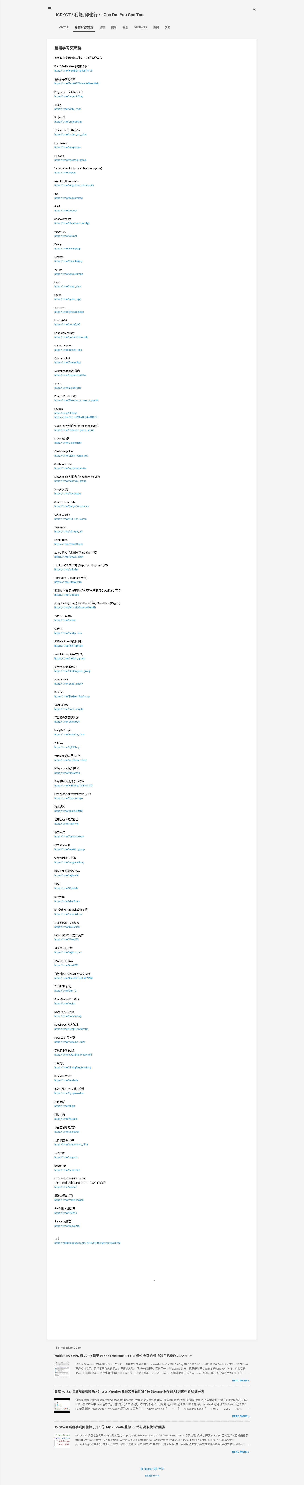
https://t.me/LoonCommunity (71, 337)
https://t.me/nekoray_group (70, 481)
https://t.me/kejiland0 (66, 875)
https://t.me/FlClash (65, 413)
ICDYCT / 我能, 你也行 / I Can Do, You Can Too (100, 14)
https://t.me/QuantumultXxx (70, 375)
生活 (125, 27)
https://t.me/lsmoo (65, 620)
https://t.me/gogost (65, 210)
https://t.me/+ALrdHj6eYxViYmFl (73, 1054)
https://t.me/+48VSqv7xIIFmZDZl (73, 785)
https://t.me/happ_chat (67, 286)
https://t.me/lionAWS (66, 965)
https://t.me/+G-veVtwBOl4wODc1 (75, 417)
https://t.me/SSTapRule (68, 645)
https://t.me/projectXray (68, 121)
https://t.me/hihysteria (67, 772)
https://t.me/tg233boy (67, 747)
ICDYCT (63, 27)
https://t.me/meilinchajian (69, 1199)
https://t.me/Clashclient (67, 442)
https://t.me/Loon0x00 (67, 324)
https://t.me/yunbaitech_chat (71, 1144)
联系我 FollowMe (152, 1476)
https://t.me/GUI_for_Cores (70, 518)
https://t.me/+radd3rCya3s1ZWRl (73, 978)
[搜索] (254, 9)
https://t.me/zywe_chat (68, 556)
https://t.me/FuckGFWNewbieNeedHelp (76, 83)
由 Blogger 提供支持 (152, 1468)
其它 (167, 27)
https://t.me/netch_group (69, 658)
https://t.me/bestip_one (68, 633)
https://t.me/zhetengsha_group (72, 671)
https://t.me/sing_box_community (74, 185)
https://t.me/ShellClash (68, 544)
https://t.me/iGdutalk (66, 888)
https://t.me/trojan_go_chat (70, 134)
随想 (113, 27)
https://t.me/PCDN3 (65, 1212)
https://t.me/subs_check (68, 683)
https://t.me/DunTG (65, 990)
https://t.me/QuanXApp (67, 362)
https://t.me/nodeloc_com (69, 1041)
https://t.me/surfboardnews (70, 468)
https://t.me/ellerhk (66, 569)
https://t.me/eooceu (66, 594)
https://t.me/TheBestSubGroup (72, 696)
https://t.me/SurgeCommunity (71, 506)
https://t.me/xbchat (65, 1187)
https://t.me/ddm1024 (67, 721)
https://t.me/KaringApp (67, 248)
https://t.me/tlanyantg (66, 1225)
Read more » (241, 1380)
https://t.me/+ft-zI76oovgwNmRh (75, 607)
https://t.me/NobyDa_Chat (69, 734)
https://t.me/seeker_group (69, 849)
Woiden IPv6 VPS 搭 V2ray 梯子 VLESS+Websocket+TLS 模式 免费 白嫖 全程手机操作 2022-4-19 (123, 1356)
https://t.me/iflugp (64, 1106)
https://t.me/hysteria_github (70, 160)
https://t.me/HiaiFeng (66, 823)
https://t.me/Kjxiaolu (66, 1118)
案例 (156, 27)
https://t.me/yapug (65, 172)
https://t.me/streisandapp (69, 311)
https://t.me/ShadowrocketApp (72, 223)
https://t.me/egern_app (67, 299)
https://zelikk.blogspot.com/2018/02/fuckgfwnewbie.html (87, 1243)
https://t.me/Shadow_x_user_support (76, 400)
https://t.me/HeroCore (68, 582)
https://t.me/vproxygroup (68, 273)
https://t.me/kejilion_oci (68, 952)
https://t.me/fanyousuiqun (69, 836)
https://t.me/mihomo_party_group (74, 430)
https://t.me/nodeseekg (67, 1016)
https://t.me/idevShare (67, 901)
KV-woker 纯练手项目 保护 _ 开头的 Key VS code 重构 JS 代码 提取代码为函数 (109, 1427)
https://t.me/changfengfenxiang (72, 1067)
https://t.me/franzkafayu (68, 798)
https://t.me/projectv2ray (68, 96)
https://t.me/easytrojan (67, 147)
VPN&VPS (140, 27)
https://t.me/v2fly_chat (67, 109)
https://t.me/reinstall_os (68, 914)
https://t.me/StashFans (67, 387)
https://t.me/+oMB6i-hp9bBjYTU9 (73, 70)
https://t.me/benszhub (67, 1170)
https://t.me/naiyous (66, 1157)
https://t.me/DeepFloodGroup (71, 1029)
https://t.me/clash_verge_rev (71, 455)
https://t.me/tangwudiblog (69, 862)
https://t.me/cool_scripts (68, 709)
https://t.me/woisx (64, 1003)
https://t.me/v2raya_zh (68, 531)
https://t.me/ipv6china (67, 926)
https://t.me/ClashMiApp (68, 261)
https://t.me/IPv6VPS (66, 939)
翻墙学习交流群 (84, 27)
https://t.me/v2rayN (65, 235)
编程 (102, 27)
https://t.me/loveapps (67, 493)
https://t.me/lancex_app (68, 349)
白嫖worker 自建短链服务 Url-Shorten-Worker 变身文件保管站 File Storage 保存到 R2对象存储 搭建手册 (129, 1391)
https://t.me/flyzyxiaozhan (69, 1093)
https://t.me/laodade (66, 1080)
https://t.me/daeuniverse (68, 198)
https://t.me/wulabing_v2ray (70, 760)
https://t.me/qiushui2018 (68, 810)
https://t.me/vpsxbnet (66, 1131)
